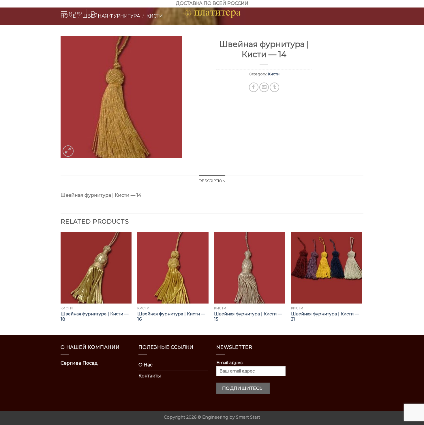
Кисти (273, 74)
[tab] (212, 181)
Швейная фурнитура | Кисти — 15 (248, 316)
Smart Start (248, 417)
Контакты (149, 376)
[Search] (93, 13)
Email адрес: (229, 362)
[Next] (361, 283)
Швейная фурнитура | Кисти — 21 (325, 316)
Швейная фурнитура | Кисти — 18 (94, 316)
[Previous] (61, 283)
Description (212, 181)
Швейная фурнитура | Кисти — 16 (171, 316)
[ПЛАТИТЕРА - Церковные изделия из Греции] (212, 13)
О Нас (145, 365)
